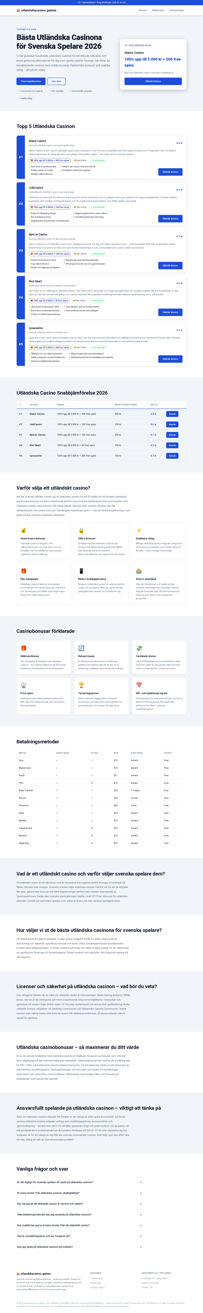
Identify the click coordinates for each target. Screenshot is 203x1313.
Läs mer (56, 81)
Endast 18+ (147, 1287)
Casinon (143, 10)
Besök (172, 414)
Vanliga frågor (177, 10)
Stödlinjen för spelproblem (155, 1278)
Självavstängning (150, 1283)
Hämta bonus (153, 81)
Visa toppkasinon (31, 81)
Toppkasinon (96, 1278)
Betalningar (158, 10)
